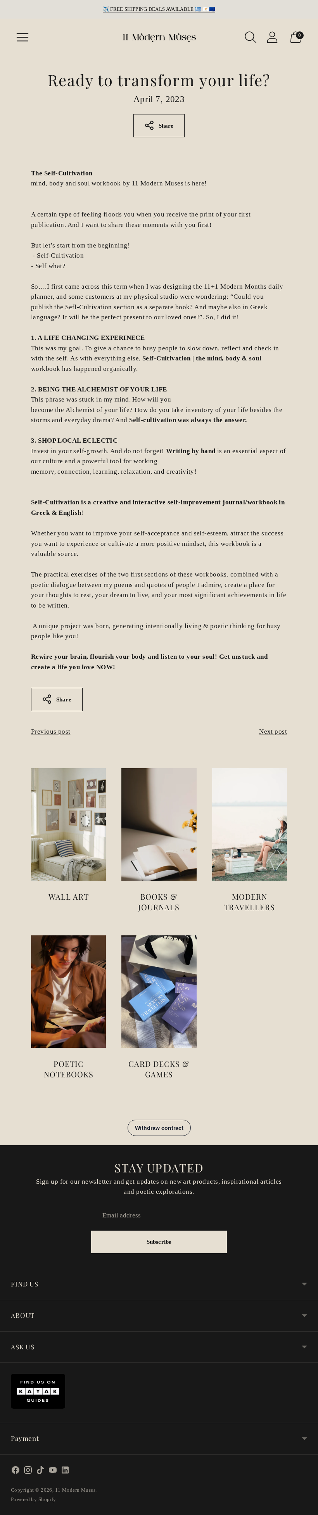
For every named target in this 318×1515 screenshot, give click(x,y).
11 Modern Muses (75, 1490)
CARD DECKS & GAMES (158, 1068)
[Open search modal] (250, 37)
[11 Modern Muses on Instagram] (28, 1471)
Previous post (51, 731)
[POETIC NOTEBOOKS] (68, 991)
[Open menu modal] (22, 37)
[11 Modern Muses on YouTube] (52, 1471)
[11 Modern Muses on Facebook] (15, 1471)
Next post (273, 731)
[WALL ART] (68, 824)
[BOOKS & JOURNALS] (158, 824)
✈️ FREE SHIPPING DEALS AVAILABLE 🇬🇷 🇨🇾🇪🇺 (159, 9)
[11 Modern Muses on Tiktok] (40, 1471)
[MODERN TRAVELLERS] (249, 824)
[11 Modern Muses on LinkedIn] (65, 1471)
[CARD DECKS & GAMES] (158, 991)
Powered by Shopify (33, 1499)
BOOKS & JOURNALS (159, 901)
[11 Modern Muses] (159, 37)
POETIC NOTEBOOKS (68, 1068)
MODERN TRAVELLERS (249, 901)
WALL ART (68, 896)
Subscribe (159, 1242)
